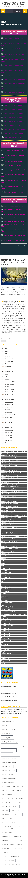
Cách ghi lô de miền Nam (15, 310)
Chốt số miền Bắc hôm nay (11, 317)
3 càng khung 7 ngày (8, 721)
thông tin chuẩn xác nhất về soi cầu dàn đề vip (13, 262)
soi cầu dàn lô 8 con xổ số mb (9, 503)
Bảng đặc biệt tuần (7, 774)
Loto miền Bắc (8, 425)
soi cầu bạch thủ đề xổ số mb (9, 465)
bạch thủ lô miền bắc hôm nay (10, 758)
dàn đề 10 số (17, 814)
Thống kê (7, 379)
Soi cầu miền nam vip (7, 508)
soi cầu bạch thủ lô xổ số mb (9, 470)
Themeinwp (16, 875)
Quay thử (3, 652)
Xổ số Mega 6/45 (9, 368)
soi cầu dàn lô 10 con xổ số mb (10, 486)
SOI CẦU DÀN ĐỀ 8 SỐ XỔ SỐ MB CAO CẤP (15, 83)
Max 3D (6, 374)
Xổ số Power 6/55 (9, 371)
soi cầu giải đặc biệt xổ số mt (9, 548)
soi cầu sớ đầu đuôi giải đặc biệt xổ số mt (13, 536)
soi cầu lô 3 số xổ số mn (8, 525)
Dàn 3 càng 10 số (18, 786)
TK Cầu (3, 605)
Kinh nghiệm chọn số (7, 556)
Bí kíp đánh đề (6, 303)
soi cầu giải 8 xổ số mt (7, 551)
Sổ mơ (6, 442)
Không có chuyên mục (8, 832)
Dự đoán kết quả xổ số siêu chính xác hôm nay (14, 827)
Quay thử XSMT (8, 437)
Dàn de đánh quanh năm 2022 (10, 806)
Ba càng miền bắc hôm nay (9, 742)
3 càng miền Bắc (6, 725)
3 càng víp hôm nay (7, 738)
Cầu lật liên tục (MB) (10, 391)
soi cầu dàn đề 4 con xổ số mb (9, 475)
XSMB (6, 348)
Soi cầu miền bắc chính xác (9, 454)
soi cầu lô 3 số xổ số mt (7, 553)
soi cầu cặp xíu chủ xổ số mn (9, 527)
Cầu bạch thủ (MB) (9, 389)
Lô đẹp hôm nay (13, 322)
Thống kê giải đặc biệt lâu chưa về (11, 864)
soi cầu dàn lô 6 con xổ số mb (9, 506)
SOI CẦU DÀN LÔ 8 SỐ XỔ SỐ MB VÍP (13, 109)
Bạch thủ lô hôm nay (18, 746)
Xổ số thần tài (8, 386)
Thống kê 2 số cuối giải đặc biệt (11, 856)
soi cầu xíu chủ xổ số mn (8, 510)
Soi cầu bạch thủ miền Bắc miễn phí (12, 844)
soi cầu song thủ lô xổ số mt (9, 541)
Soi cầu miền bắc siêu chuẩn (9, 485)
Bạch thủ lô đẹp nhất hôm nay (10, 762)
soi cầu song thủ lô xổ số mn (9, 512)
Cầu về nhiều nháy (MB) (10, 397)
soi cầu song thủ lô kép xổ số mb (10, 460)
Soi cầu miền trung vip (7, 532)
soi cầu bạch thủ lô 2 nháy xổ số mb (11, 472)
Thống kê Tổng (8, 417)
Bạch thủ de (5, 746)
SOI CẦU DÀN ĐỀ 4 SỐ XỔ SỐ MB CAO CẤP (15, 76)
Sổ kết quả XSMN (9, 361)
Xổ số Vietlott (5, 591)
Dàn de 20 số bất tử (7, 798)
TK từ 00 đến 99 (8, 422)
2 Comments (8, 333)
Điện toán (4, 596)
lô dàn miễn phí (6, 840)
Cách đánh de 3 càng (10, 306)
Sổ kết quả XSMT (9, 363)
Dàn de (19, 790)
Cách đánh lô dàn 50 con (9, 778)
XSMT (6, 353)
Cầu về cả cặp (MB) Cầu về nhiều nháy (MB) (13, 614)
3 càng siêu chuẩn (7, 733)
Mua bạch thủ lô (18, 840)
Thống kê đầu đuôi (9, 399)
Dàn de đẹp (5, 810)
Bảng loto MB (5, 649)
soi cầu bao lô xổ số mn (7, 520)
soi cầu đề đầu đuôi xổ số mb (9, 501)
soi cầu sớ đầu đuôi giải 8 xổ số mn (11, 517)
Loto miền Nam (8, 427)
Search (3, 340)
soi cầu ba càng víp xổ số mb (9, 463)
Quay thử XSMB (8, 432)
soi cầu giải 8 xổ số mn (7, 530)
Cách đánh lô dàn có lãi (9, 782)
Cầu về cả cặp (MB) (9, 394)
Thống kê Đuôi (8, 412)
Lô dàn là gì (17, 836)
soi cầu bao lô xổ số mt (7, 543)
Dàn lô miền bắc (6, 814)
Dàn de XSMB (18, 802)
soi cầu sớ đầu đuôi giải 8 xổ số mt (11, 534)
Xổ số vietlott (8, 366)
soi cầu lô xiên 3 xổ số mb (8, 496)
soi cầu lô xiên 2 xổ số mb (8, 499)
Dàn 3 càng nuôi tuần (8, 790)
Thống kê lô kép (9, 407)
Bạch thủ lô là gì (7, 754)
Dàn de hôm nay (6, 802)
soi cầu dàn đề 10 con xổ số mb (10, 482)
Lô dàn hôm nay (6, 836)
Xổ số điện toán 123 (9, 384)
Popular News (18, 11)
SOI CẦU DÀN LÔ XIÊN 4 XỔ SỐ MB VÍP (14, 121)
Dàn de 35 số (19, 798)
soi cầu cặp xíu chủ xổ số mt (9, 546)
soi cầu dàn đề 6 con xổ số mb (9, 477)
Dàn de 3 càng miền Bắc (8, 794)
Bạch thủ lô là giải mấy (8, 750)
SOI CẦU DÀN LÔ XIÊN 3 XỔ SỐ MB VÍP (14, 117)
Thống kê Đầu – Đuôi (10, 414)
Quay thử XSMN (8, 435)
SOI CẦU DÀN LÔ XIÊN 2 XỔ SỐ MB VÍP (14, 113)
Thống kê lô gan (9, 402)
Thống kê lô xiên (9, 404)
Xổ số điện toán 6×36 (7, 602)
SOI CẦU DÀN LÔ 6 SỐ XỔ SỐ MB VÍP (13, 105)
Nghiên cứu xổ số (6, 558)
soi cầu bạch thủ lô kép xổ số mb (10, 467)
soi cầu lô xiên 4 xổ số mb (8, 489)
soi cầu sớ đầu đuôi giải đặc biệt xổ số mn (13, 515)
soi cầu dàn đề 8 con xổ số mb (9, 480)
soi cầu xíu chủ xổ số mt (8, 539)
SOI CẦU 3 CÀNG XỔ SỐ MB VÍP (12, 125)
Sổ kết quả (4, 570)
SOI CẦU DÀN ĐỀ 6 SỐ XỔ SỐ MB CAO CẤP (15, 79)
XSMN (6, 351)
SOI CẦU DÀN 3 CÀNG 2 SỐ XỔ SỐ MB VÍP (15, 129)
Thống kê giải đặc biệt (8, 860)
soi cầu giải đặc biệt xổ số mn (9, 522)
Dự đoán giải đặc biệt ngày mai (10, 822)
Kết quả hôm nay (9, 356)
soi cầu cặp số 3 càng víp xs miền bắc (12, 491)
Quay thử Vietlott (9, 440)
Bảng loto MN (5, 647)
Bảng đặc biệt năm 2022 (8, 770)
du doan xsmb (6, 786)
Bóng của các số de (13, 304)
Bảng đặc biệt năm (7, 766)
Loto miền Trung (9, 430)
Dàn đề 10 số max (7, 818)
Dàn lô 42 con (15, 810)
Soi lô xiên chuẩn (7, 852)
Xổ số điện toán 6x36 (10, 381)
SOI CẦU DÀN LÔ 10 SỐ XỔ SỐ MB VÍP (14, 133)
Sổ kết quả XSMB (9, 358)
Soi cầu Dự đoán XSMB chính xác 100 (12, 848)
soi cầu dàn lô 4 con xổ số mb (9, 494)
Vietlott (3, 579)
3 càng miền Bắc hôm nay (9, 729)
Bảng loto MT (5, 644)
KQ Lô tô (3, 642)
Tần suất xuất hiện (9, 419)
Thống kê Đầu (8, 409)
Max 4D (6, 376)
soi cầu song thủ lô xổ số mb (9, 455)
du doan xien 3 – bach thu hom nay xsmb (14, 4)
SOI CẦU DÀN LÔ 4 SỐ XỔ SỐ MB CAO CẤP (15, 92)
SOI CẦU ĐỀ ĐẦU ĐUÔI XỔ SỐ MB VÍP (14, 137)
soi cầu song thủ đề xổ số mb (9, 458)
